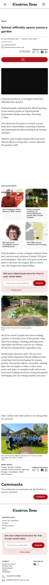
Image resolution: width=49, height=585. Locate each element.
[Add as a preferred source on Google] (25, 51)
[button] (5, 4)
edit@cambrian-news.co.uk (17, 580)
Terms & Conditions (10, 520)
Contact (5, 523)
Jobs (4, 528)
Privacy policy (7, 525)
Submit (39, 283)
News (3, 21)
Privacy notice (16, 290)
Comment (40, 497)
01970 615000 (15, 576)
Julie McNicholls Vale (11, 39)
